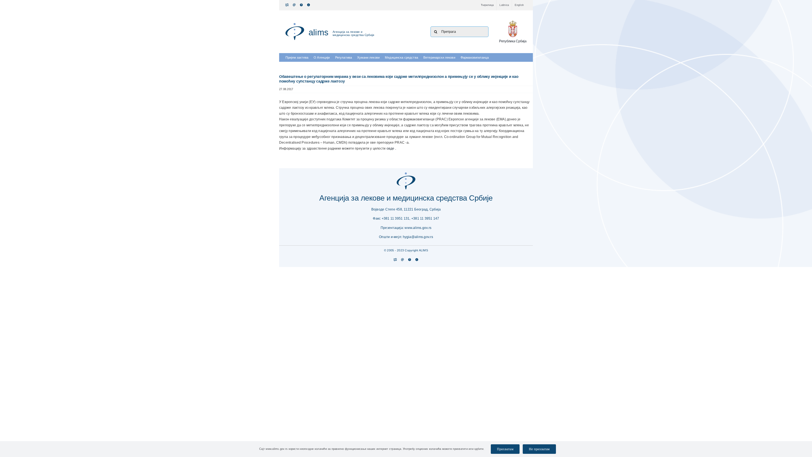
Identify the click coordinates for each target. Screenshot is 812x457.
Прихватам (505, 449)
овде (391, 148)
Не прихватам (539, 449)
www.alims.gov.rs (418, 228)
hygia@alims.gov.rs (418, 237)
